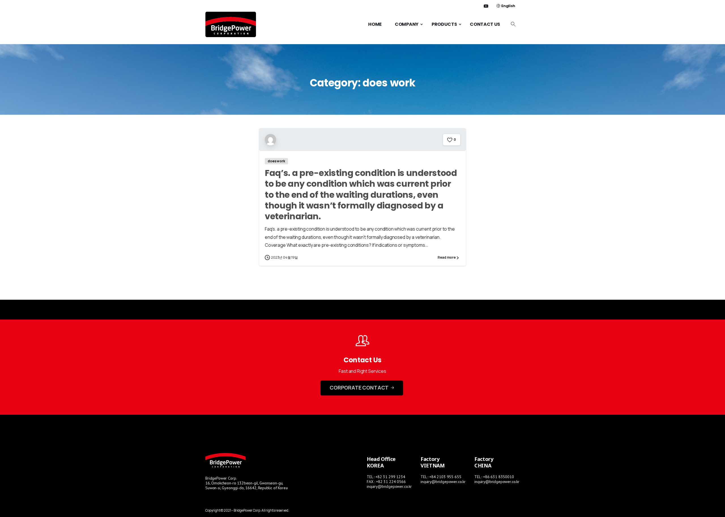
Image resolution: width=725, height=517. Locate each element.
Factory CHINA (483, 462)
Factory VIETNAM (433, 462)
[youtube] (486, 6)
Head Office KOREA (381, 462)
